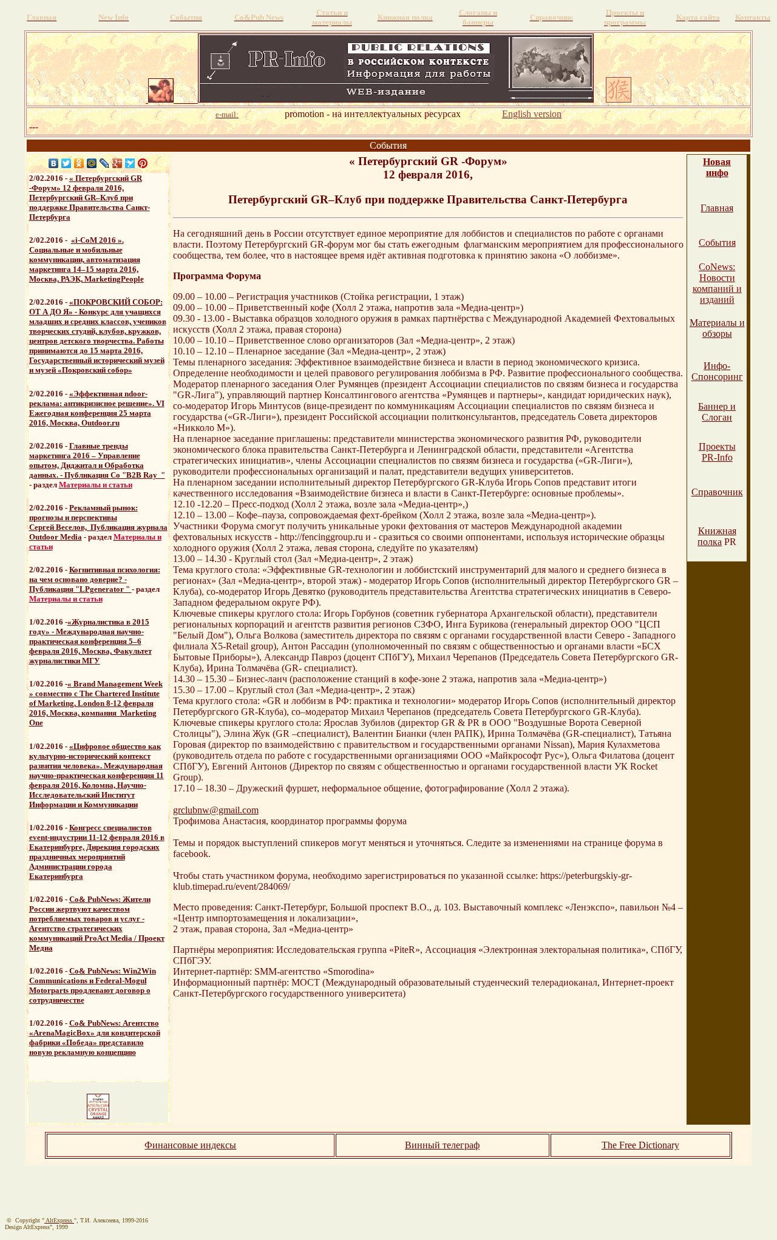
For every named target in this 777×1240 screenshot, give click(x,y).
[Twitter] (66, 163)
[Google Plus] (117, 163)
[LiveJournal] (104, 163)
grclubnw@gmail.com (216, 810)
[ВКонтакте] (53, 163)
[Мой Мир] (92, 163)
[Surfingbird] (130, 163)
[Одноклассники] (79, 163)
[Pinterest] (143, 163)
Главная (717, 208)
